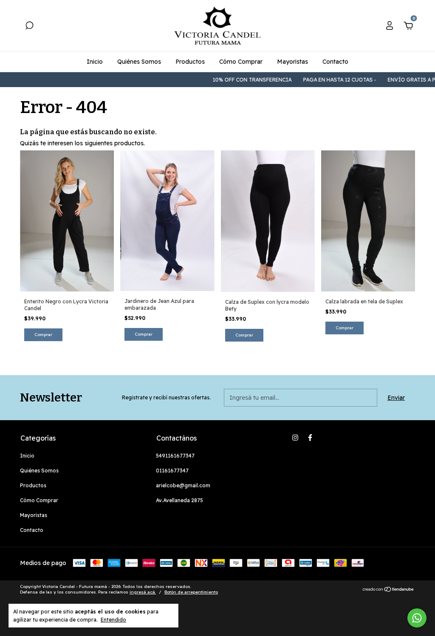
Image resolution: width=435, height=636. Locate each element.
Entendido (113, 619)
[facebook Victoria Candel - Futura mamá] (310, 437)
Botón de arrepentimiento (191, 592)
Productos (190, 61)
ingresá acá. (143, 592)
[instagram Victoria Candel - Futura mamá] (295, 437)
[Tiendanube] (388, 590)
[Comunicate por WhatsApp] (417, 618)
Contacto (335, 61)
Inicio (95, 61)
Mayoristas (292, 61)
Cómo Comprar (241, 61)
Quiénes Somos (139, 61)
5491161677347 (175, 455)
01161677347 (172, 470)
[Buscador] (29, 27)
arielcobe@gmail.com (183, 485)
